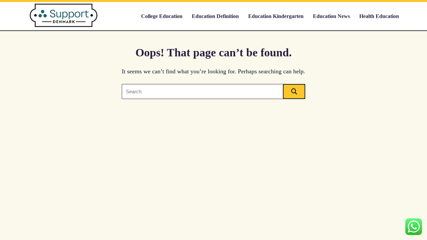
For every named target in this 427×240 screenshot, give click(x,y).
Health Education (379, 16)
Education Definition (215, 16)
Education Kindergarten (276, 16)
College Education (161, 16)
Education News (331, 16)
